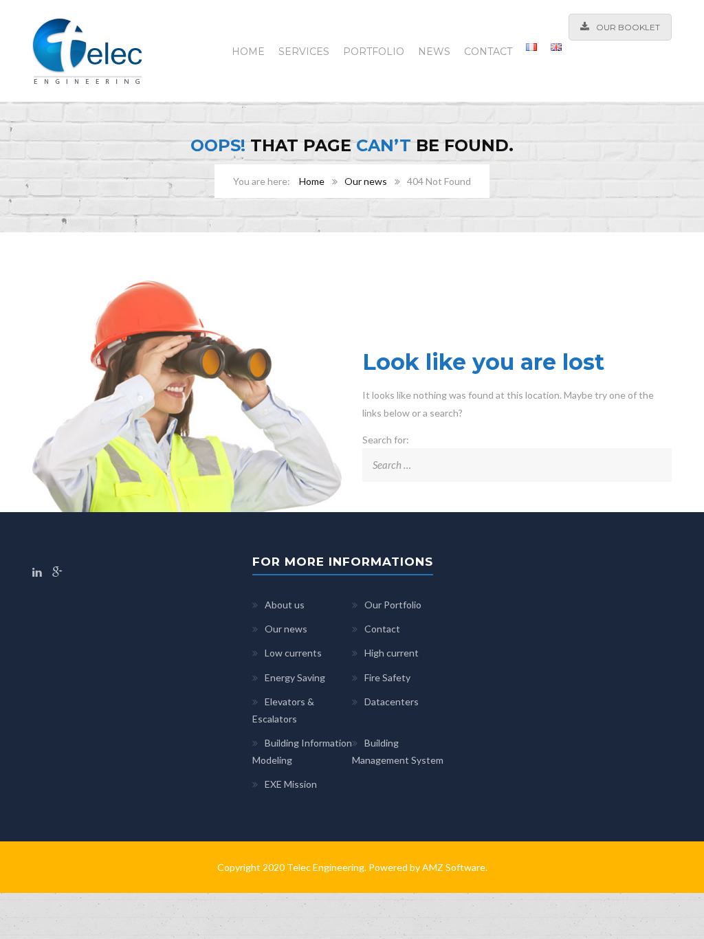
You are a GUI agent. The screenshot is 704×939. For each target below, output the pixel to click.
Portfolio (373, 51)
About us (285, 604)
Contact (488, 51)
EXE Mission (291, 784)
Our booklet (628, 27)
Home (248, 51)
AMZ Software (453, 867)
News (434, 51)
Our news (365, 181)
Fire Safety (387, 677)
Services (303, 51)
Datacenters (391, 701)
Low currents (293, 653)
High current (391, 653)
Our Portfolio (392, 604)
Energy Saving (295, 677)
